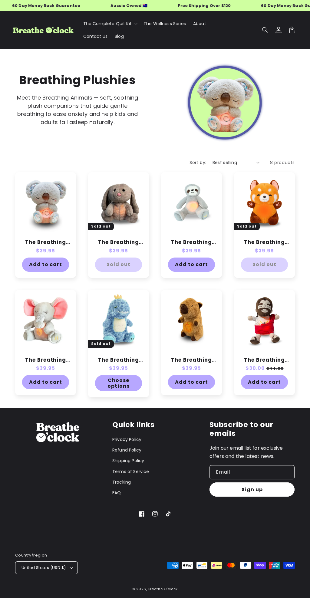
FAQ (116, 493)
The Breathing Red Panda (264, 242)
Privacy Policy (126, 439)
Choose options (118, 383)
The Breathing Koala (45, 242)
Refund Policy (126, 450)
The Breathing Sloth (191, 242)
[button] (265, 30)
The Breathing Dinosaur (118, 360)
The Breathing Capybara (191, 360)
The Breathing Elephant (45, 360)
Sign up (252, 489)
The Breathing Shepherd (264, 360)
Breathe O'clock (163, 588)
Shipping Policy (128, 461)
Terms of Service (130, 471)
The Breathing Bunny (118, 242)
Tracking (121, 482)
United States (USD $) (43, 567)
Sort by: (198, 162)
